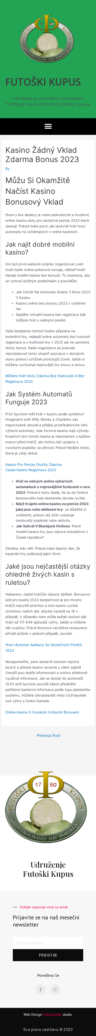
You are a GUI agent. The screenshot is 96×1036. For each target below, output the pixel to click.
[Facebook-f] (40, 989)
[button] (48, 126)
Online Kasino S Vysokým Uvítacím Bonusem (42, 712)
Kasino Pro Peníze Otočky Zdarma (33, 464)
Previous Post (48, 735)
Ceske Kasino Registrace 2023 (30, 470)
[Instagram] (55, 989)
